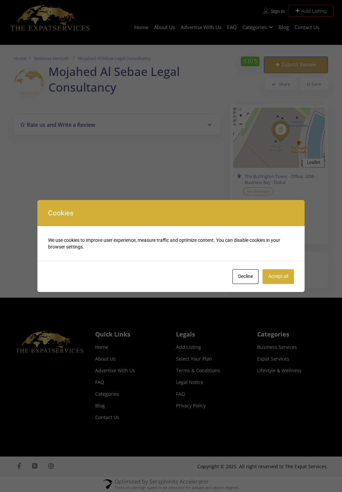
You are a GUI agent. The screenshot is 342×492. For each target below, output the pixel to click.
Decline (245, 276)
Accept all (278, 276)
